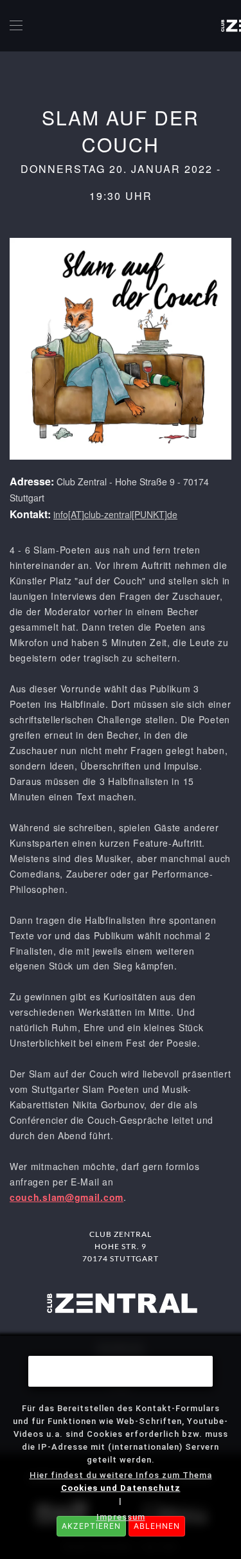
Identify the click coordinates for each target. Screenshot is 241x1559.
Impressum (120, 1517)
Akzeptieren (91, 1526)
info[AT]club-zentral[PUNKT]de (115, 514)
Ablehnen (157, 1526)
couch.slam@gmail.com (66, 1197)
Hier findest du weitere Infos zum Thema (121, 1481)
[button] (16, 25)
